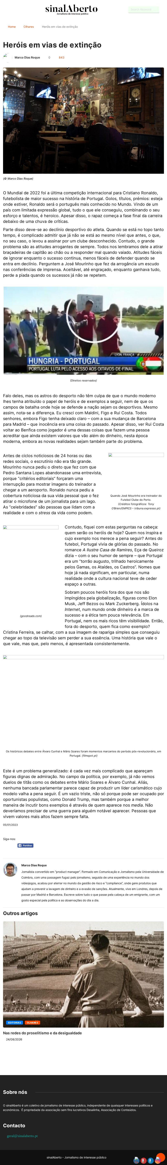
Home (12, 26)
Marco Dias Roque (27, 57)
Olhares (29, 26)
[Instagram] (18, 9)
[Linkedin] (25, 9)
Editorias (14, 1022)
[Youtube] (11, 9)
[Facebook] (4, 9)
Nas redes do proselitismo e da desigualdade (42, 1033)
